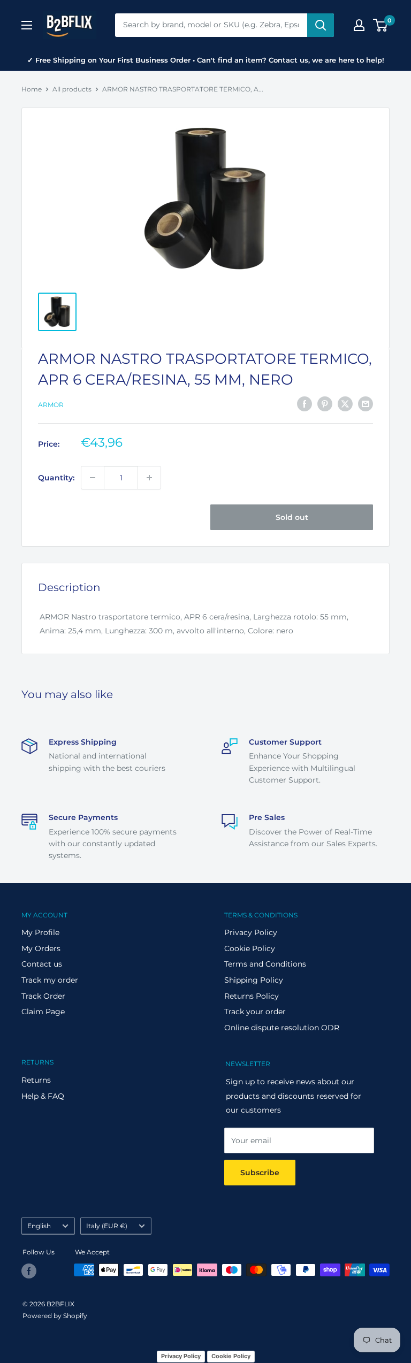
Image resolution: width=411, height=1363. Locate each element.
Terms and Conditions (265, 964)
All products (72, 89)
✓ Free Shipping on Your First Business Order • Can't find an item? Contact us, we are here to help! (205, 60)
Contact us (41, 964)
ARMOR (51, 405)
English (39, 1226)
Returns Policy (251, 996)
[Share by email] (365, 403)
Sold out (292, 517)
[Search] (320, 25)
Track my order (49, 980)
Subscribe (259, 1172)
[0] (380, 25)
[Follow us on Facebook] (28, 1271)
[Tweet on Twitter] (345, 403)
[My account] (359, 25)
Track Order (43, 996)
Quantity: (56, 478)
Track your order (255, 1011)
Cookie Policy (249, 948)
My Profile (40, 932)
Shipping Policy (253, 980)
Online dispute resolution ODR (281, 1027)
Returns (36, 1080)
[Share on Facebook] (304, 403)
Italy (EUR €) (106, 1226)
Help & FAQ (42, 1096)
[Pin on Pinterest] (324, 403)
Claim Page (43, 1011)
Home (31, 89)
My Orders (40, 948)
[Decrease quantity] (92, 477)
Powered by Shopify (54, 1316)
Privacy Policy (250, 932)
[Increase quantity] (149, 477)
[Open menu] (26, 25)
